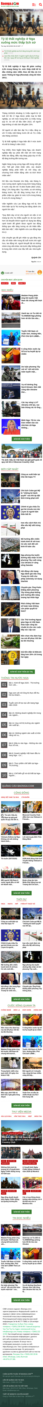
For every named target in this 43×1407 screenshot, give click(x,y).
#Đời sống (12, 1191)
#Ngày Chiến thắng (30, 1163)
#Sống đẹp (38, 1010)
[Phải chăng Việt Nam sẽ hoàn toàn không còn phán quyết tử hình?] (10, 609)
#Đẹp (30, 1116)
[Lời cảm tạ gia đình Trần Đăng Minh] (32, 829)
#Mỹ (16, 904)
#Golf (5, 1133)
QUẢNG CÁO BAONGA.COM (18, 786)
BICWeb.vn (29, 1396)
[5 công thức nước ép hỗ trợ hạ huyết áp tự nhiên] (11, 355)
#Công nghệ (6, 1010)
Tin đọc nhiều (22, 1218)
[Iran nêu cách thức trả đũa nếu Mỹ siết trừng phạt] (10, 528)
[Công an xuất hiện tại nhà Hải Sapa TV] (10, 480)
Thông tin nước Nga (14, 678)
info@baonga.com (13, 1390)
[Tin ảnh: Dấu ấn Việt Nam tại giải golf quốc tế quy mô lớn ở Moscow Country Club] (22, 451)
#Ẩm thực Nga (19, 1116)
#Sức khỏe (26, 1010)
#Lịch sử (5, 283)
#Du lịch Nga (6, 1116)
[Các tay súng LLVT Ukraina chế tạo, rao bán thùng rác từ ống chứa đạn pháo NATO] (11, 409)
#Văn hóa (26, 1191)
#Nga (13, 283)
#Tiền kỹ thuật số (28, 904)
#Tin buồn (25, 797)
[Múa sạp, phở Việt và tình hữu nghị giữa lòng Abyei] (10, 1085)
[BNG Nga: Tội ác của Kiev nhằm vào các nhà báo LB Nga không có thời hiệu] (11, 427)
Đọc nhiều (7, 290)
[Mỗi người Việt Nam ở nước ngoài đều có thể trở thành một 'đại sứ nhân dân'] (10, 872)
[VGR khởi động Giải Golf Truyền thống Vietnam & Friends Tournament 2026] (32, 850)
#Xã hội (4, 1191)
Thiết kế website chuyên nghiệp (16, 1394)
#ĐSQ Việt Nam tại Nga (10, 797)
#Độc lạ (16, 1010)
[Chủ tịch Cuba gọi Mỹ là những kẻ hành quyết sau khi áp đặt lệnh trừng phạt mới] (10, 496)
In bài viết (9, 273)
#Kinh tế (22, 283)
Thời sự (21, 899)
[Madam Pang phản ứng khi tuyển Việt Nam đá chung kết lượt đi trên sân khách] (11, 302)
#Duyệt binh (11, 1161)
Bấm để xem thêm (22, 439)
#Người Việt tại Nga (15, 1133)
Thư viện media (21, 1111)
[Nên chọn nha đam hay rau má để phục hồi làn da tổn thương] (10, 641)
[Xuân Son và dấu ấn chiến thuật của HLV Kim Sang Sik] (32, 1085)
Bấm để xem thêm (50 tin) (21, 672)
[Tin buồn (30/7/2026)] (10, 850)
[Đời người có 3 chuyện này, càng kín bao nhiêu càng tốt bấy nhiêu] (32, 1063)
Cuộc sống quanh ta (21, 1005)
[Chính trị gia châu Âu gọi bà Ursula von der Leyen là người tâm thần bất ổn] (10, 512)
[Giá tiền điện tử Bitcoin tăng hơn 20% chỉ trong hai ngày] (10, 657)
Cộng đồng (21, 792)
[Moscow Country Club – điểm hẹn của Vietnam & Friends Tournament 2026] (32, 807)
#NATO (10, 904)
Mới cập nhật (9, 469)
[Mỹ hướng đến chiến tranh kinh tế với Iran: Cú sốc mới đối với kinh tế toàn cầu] (10, 544)
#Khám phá (5, 1163)
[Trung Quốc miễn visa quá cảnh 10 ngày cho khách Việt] (10, 1063)
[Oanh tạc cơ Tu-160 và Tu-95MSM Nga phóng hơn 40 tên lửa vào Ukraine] (11, 320)
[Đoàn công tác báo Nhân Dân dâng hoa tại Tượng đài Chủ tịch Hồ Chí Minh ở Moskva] (32, 872)
